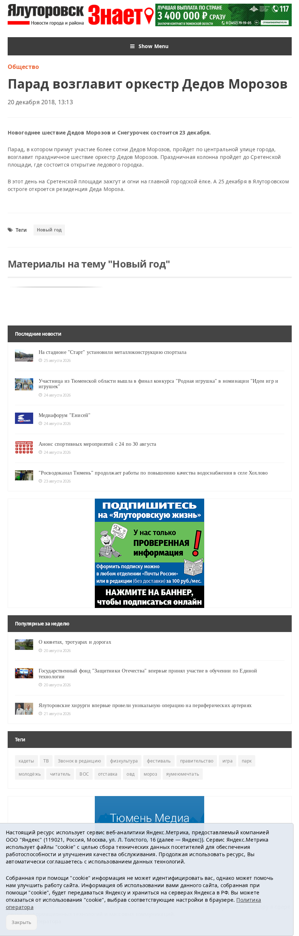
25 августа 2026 (57, 360)
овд (131, 774)
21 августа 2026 (57, 713)
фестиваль (159, 761)
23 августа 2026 (57, 481)
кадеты (26, 761)
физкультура (124, 761)
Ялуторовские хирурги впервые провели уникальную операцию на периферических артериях (145, 705)
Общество (23, 67)
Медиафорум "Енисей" (65, 415)
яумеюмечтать (182, 774)
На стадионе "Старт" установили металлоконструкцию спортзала (112, 352)
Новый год (49, 230)
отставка (107, 774)
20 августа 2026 (57, 650)
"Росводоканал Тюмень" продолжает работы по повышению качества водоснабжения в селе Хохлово (153, 473)
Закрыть (21, 922)
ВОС (84, 774)
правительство (196, 761)
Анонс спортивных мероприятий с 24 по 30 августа (97, 444)
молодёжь (30, 774)
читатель (60, 774)
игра (227, 761)
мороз (150, 774)
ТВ (46, 761)
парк (247, 761)
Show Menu (154, 46)
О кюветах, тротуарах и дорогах (75, 642)
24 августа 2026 (57, 395)
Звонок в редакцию (79, 761)
